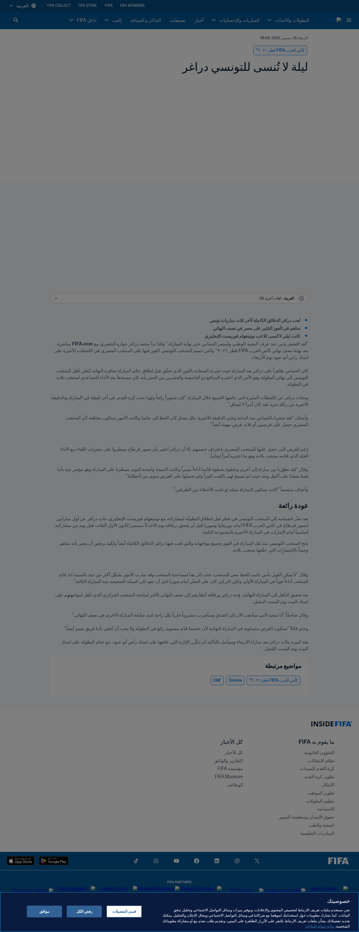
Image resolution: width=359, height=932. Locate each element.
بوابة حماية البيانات (319, 926)
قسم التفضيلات (124, 911)
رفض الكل (84, 911)
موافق (44, 911)
